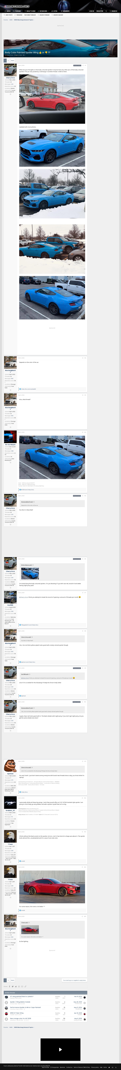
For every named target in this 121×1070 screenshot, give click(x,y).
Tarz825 (12, 1014)
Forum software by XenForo (18, 1066)
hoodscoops (13, 1003)
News (9, 11)
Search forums (44, 15)
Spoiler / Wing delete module (20, 1002)
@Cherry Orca (23, 597)
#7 (85, 592)
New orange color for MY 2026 (20, 1018)
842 (12, 378)
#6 (85, 559)
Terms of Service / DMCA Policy (82, 1067)
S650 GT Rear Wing (16, 1013)
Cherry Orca (9, 55)
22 (11, 376)
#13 (85, 832)
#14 (85, 867)
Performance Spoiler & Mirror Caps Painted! (25, 1007)
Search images (58, 15)
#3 (85, 395)
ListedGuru (13, 1020)
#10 (85, 702)
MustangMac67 (10, 371)
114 (12, 817)
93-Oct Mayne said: (26, 565)
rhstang (12, 998)
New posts (9, 15)
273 (12, 780)
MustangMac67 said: (27, 502)
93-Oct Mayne (10, 445)
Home (105, 1067)
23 (11, 82)
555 (12, 611)
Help (101, 1067)
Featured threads (30, 15)
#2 (85, 358)
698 (12, 451)
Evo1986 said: (25, 674)
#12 (85, 798)
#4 (85, 432)
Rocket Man (79, 1009)
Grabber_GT (10, 810)
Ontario (13, 88)
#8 (85, 631)
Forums (18, 11)
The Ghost (13, 1009)
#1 (85, 65)
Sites (55, 11)
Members (66, 11)
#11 (85, 761)
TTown (10, 844)
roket (80, 998)
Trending (19, 15)
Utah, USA (13, 785)
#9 (85, 668)
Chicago (13, 384)
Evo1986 (10, 605)
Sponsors (62, 1067)
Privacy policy (95, 1067)
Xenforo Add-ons (41, 1066)
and (28, 389)
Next (12, 60)
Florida (12, 821)
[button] (43, 11)
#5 (85, 495)
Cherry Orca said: (26, 637)
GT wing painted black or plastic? (21, 996)
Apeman (10, 774)
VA (11, 456)
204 (12, 84)
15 (10, 609)
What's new (30, 11)
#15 (85, 916)
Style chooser (45, 1067)
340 (12, 850)
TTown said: (24, 922)
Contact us (69, 1067)
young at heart (78, 1020)
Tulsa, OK (13, 855)
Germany (13, 617)
